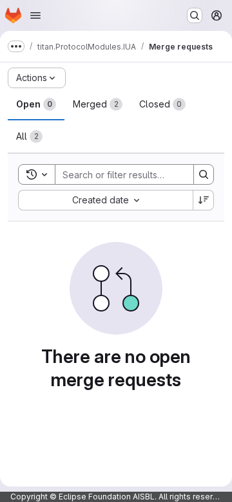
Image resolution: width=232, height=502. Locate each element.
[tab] (36, 104)
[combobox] (105, 200)
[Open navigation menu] (35, 15)
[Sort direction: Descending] (203, 200)
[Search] (203, 174)
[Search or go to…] (194, 15)
